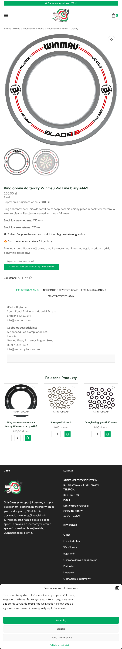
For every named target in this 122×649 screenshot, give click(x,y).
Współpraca (70, 547)
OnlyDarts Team (72, 541)
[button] (117, 588)
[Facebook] (23, 278)
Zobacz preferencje (61, 637)
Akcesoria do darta (33, 28)
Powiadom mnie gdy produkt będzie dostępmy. (31, 266)
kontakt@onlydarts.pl (76, 505)
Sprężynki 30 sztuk (61, 422)
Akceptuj (61, 620)
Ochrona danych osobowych (80, 560)
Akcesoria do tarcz (57, 28)
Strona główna (12, 28)
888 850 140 (71, 495)
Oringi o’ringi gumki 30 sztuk (101, 422)
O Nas (67, 534)
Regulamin (69, 553)
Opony (74, 28)
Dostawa (68, 572)
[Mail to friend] (26, 278)
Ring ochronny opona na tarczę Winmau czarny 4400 (21, 424)
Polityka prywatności (59, 645)
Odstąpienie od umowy (77, 578)
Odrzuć (61, 628)
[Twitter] (19, 278)
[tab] (28, 290)
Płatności (68, 566)
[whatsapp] (30, 278)
